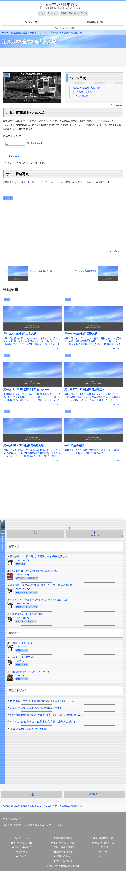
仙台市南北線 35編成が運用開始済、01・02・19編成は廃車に (46, 714)
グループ (23, 851)
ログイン (54, 13)
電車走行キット (64, 856)
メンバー (23, 856)
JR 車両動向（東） (105, 838)
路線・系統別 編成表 (64, 847)
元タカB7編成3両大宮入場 (86, 87)
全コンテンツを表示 (64, 27)
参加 (65, 13)
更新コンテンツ (84, 92)
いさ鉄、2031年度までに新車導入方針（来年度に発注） (43, 721)
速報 (105, 847)
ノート (105, 851)
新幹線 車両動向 (23, 847)
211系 (9, 198)
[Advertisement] (63, 57)
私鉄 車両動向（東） (64, 842)
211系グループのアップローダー (44, 182)
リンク (105, 856)
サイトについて (64, 860)
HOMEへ (94, 794)
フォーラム (23, 838)
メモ (43, 13)
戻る (31, 794)
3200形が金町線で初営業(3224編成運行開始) (36, 707)
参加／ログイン (79, 13)
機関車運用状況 (64, 838)
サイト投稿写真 (81, 96)
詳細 (60, 825)
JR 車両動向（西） (23, 842)
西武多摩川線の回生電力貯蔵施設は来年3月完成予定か (42, 701)
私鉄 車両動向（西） (105, 842)
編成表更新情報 (64, 851)
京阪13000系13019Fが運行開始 (29, 728)
